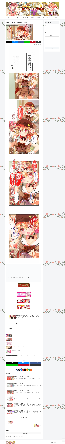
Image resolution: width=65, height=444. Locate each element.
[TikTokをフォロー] (25, 370)
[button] (38, 42)
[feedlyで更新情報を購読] (29, 370)
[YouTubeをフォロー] (23, 370)
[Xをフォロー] (19, 370)
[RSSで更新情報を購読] (31, 370)
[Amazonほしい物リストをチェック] (27, 370)
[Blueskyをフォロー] (21, 370)
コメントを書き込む (23, 433)
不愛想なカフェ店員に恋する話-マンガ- (11, 355)
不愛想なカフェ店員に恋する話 (31, 355)
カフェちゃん (19, 355)
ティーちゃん (24, 355)
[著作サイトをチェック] (17, 370)
